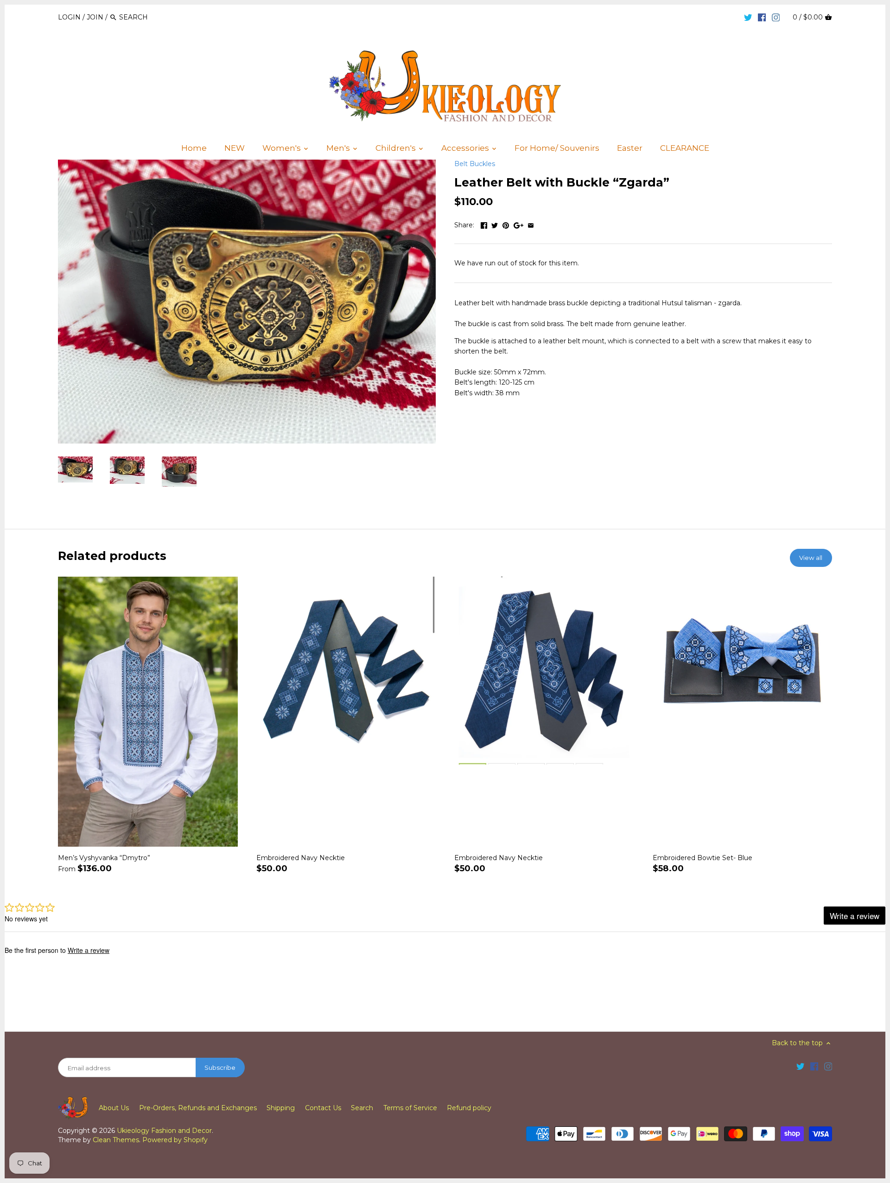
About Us (114, 1108)
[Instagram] (776, 17)
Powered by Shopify (175, 1140)
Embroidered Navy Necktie (300, 858)
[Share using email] (531, 224)
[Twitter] (748, 17)
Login (69, 17)
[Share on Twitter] (494, 224)
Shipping (281, 1108)
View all (810, 557)
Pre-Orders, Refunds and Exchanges (198, 1108)
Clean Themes (116, 1140)
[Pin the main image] (505, 224)
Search (362, 1108)
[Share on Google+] (518, 224)
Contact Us (323, 1108)
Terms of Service (410, 1108)
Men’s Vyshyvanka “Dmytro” (104, 858)
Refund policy (469, 1108)
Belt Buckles (474, 164)
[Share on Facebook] (484, 224)
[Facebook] (762, 17)
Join (95, 17)
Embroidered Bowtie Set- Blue (702, 858)
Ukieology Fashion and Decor (164, 1130)
